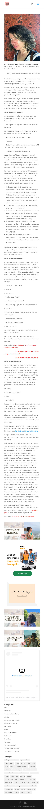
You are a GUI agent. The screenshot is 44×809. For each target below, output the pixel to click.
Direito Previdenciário (11, 720)
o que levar (17, 782)
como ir (34, 770)
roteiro (23, 789)
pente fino (35, 782)
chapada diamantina (22, 766)
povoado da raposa (16, 786)
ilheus (7, 776)
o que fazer (8, 782)
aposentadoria (25, 760)
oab (16, 779)
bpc (29, 763)
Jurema (9, 66)
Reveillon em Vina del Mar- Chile (26, 358)
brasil (33, 763)
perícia (7, 786)
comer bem (8, 770)
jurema (29, 776)
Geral (6, 730)
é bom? (29, 792)
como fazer (26, 770)
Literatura (7, 69)
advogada (8, 760)
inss (17, 776)
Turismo (14, 69)
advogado (16, 760)
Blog (24, 66)
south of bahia (31, 789)
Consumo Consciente (11, 714)
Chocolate (7, 711)
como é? (7, 773)
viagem (23, 792)
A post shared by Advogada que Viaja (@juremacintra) (23, 697)
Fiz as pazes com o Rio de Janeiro (22, 516)
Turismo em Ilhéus (10, 745)
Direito (6, 717)
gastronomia (34, 773)
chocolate (32, 766)
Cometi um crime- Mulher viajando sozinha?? (21, 64)
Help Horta (8, 736)
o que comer (31, 779)
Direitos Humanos (33, 66)
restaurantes (9, 789)
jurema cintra (9, 779)
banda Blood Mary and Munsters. (26, 431)
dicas (13, 773)
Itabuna (22, 776)
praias (26, 786)
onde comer (22, 779)
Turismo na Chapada (11, 751)
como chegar (17, 770)
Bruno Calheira (29, 806)
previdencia (33, 786)
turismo (16, 792)
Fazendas (7, 726)
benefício (23, 763)
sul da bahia (8, 792)
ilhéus (12, 776)
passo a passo (26, 782)
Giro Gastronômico (10, 733)
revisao (17, 789)
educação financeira (23, 773)
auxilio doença (9, 763)
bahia (17, 763)
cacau (12, 766)
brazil (6, 766)
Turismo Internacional (12, 748)
